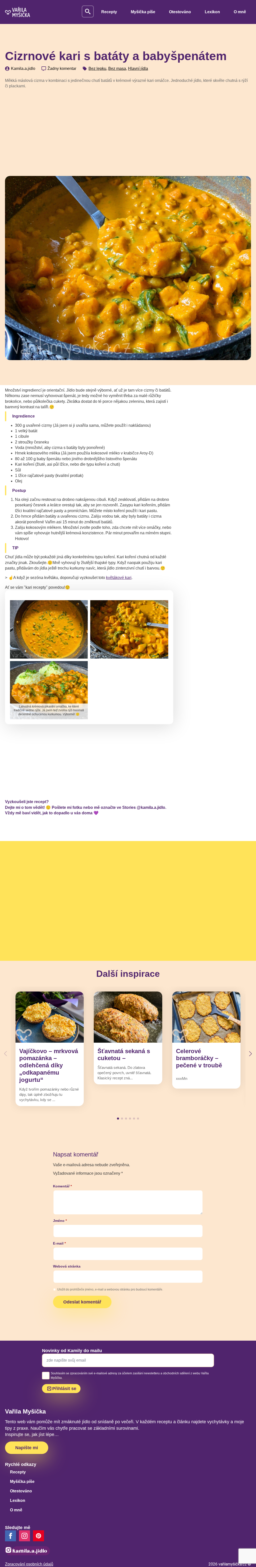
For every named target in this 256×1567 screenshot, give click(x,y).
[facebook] (10, 1535)
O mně (240, 12)
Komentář (62, 1186)
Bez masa (117, 68)
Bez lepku (97, 68)
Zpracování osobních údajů (29, 1564)
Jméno (60, 1220)
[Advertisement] (128, 130)
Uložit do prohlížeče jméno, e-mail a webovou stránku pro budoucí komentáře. (110, 1289)
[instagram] (24, 1535)
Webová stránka (66, 1266)
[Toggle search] (88, 11)
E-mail (59, 1243)
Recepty (109, 12)
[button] (250, 1053)
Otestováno (180, 12)
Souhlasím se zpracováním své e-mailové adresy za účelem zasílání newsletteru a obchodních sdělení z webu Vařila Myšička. (130, 1376)
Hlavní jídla (138, 68)
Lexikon (212, 12)
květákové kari (119, 577)
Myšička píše (143, 12)
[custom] (38, 1535)
